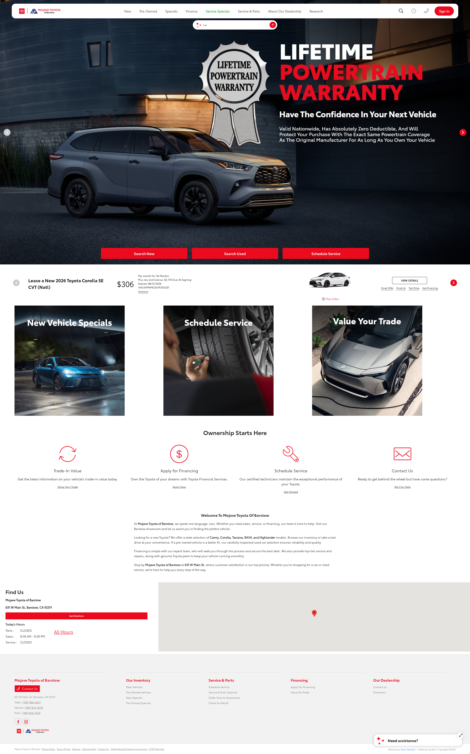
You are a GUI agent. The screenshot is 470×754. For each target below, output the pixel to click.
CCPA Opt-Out (156, 749)
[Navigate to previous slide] (3, 132)
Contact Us (29, 688)
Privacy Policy (48, 749)
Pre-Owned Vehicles (138, 692)
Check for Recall (218, 703)
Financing (299, 680)
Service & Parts (221, 680)
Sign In (444, 11)
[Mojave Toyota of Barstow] (40, 11)
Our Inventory (138, 680)
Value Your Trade (67, 487)
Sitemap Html (89, 749)
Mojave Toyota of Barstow (27, 749)
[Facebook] (18, 721)
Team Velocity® (408, 749)
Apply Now (179, 487)
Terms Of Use (63, 749)
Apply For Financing (303, 687)
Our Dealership (386, 680)
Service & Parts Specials (223, 692)
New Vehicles (134, 687)
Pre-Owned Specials (138, 703)
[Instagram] (26, 721)
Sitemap (76, 749)
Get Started (291, 492)
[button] (314, 613)
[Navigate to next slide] (467, 132)
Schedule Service (219, 687)
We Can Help (402, 487)
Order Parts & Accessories (224, 697)
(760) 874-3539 (34, 707)
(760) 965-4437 (31, 702)
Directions (379, 692)
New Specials (134, 697)
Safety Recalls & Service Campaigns (129, 749)
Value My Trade (300, 692)
